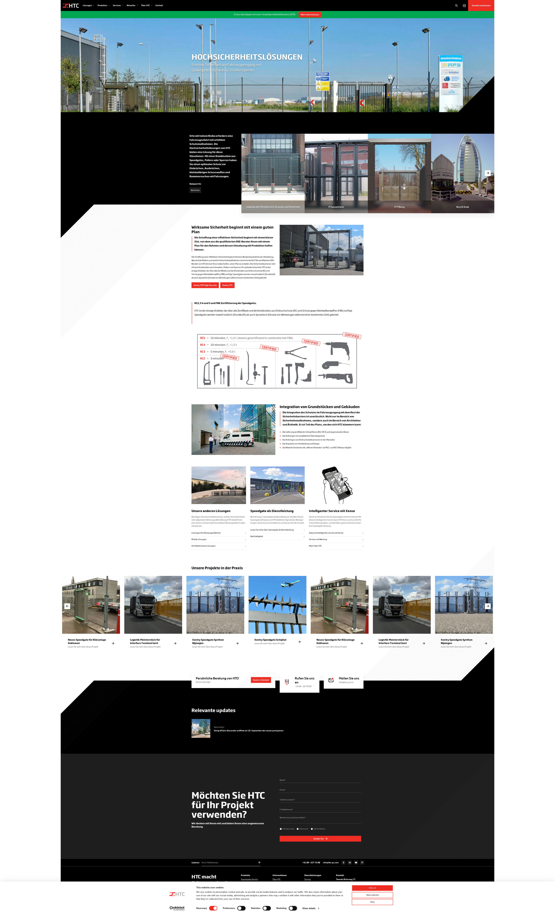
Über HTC (145, 5)
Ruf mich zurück (288, 829)
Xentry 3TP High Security (205, 285)
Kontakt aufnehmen (481, 5)
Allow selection (372, 895)
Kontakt (159, 5)
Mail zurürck (303, 829)
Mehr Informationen (310, 14)
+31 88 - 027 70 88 (311, 862)
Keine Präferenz (319, 829)
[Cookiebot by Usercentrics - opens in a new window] (177, 908)
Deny (372, 902)
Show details (309, 908)
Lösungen (87, 5)
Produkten (103, 5)
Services (117, 5)
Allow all (372, 888)
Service (307, 879)
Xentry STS (227, 285)
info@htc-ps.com (331, 862)
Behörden (195, 190)
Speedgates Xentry (249, 879)
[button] (488, 173)
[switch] (241, 908)
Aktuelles (131, 5)
